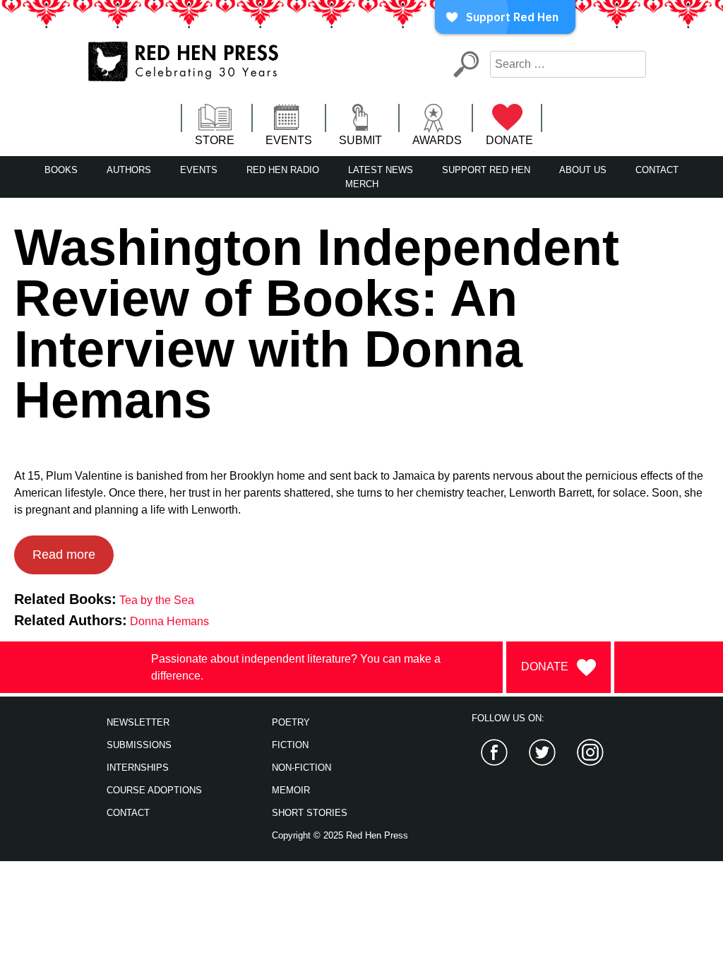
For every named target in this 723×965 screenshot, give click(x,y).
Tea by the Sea (156, 600)
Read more (63, 554)
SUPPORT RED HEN (486, 170)
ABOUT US (583, 170)
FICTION (290, 745)
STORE (214, 140)
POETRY (291, 722)
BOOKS (61, 170)
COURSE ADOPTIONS (154, 790)
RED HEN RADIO (282, 170)
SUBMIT (360, 140)
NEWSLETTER (138, 722)
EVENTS (288, 140)
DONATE (509, 140)
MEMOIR (291, 790)
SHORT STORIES (309, 812)
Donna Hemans (169, 621)
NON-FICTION (301, 767)
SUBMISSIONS (139, 745)
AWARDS (437, 140)
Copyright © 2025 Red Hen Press (340, 835)
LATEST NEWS (380, 170)
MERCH (361, 184)
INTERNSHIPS (138, 767)
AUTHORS (129, 170)
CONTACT (657, 170)
